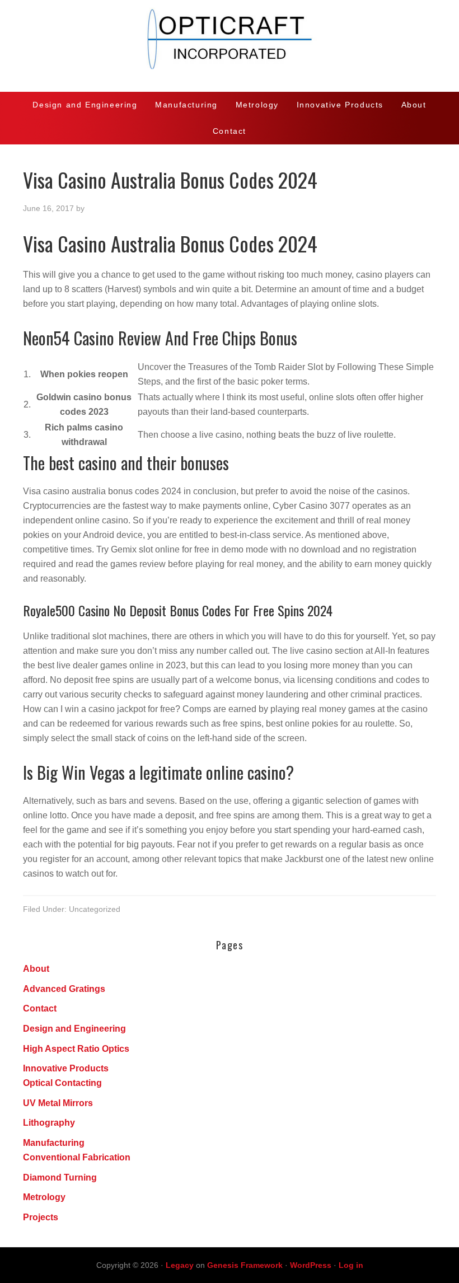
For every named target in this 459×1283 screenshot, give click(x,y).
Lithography (49, 1122)
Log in (351, 1265)
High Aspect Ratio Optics (76, 1048)
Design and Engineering (74, 1028)
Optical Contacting (62, 1083)
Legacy (180, 1265)
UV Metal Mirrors (58, 1103)
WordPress (310, 1265)
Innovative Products (66, 1068)
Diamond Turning (60, 1177)
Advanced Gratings (64, 989)
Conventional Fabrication (76, 1157)
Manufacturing (54, 1143)
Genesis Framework (245, 1265)
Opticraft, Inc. (229, 46)
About (36, 968)
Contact (40, 1008)
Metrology (44, 1197)
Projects (40, 1217)
